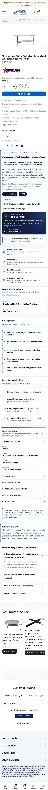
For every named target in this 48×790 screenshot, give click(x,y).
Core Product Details (11, 441)
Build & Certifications (11, 495)
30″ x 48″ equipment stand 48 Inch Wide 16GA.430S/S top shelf (12, 639)
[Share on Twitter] (8, 146)
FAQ (23, 194)
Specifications (11, 194)
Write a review (24, 715)
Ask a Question (8, 130)
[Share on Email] (22, 146)
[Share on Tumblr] (17, 146)
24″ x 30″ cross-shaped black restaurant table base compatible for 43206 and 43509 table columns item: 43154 (35, 639)
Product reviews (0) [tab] (13, 695)
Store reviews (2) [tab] (35, 695)
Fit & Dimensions (9, 476)
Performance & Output (11, 483)
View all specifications (10, 295)
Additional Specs (9, 501)
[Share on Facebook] (3, 146)
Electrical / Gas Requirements (14, 489)
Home (4, 20)
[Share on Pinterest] (12, 146)
